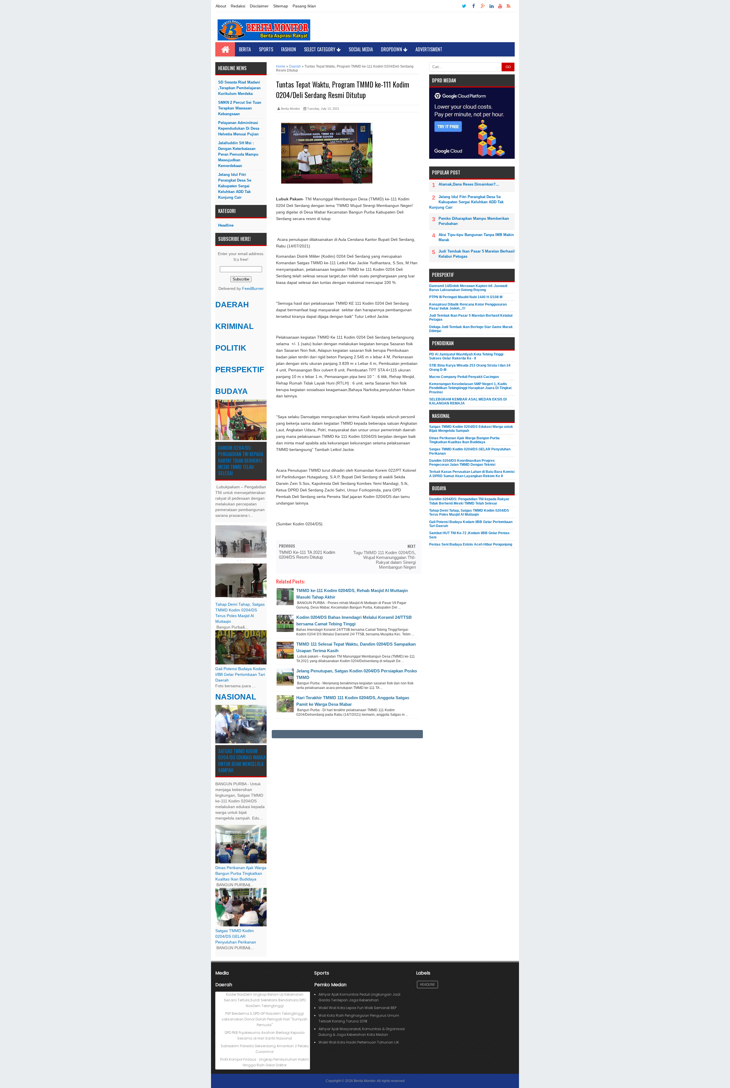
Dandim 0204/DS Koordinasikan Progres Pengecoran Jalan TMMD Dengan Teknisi (462, 463)
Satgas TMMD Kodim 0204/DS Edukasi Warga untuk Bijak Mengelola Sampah (242, 761)
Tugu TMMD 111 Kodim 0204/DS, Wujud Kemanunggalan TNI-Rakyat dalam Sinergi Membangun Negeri (384, 560)
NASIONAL (235, 697)
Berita (245, 49)
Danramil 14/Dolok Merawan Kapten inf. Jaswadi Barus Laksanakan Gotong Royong (468, 288)
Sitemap (280, 6)
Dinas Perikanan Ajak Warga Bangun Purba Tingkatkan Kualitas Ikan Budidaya (240, 873)
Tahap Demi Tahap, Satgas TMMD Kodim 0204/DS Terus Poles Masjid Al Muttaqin (469, 512)
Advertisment (428, 49)
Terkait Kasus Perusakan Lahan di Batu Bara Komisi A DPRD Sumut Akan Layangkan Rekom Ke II (471, 474)
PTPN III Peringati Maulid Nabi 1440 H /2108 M (465, 297)
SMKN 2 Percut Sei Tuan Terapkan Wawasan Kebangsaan (239, 108)
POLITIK (230, 348)
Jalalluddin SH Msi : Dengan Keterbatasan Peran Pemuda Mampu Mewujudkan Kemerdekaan (238, 154)
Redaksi (238, 6)
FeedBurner (253, 288)
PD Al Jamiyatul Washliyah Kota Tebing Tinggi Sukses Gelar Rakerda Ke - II (466, 356)
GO (508, 67)
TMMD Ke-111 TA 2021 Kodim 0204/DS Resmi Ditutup (307, 555)
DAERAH (232, 304)
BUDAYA (231, 391)
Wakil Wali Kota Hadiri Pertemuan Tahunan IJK (359, 1042)
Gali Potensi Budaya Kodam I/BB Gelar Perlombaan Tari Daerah (240, 674)
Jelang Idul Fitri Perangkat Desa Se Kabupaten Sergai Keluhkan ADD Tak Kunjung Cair (234, 186)
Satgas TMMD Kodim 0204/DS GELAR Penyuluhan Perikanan (235, 936)
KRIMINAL (234, 326)
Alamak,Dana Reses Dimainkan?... (469, 184)
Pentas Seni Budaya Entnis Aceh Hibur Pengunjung (470, 544)
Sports (266, 49)
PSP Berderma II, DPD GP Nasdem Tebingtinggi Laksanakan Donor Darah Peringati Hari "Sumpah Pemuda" (264, 1019)
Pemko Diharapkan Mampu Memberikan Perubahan (474, 221)
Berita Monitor (364, 1081)
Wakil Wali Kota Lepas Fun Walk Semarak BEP (357, 1007)
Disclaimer (259, 6)
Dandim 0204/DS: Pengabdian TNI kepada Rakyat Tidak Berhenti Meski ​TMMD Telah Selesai (240, 460)
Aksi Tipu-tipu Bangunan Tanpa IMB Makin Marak (476, 237)
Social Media (361, 49)
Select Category (320, 49)
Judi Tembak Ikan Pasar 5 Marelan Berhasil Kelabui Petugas (477, 254)
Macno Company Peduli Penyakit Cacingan (464, 377)
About (221, 6)
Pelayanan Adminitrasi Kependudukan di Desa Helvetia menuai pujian (238, 128)
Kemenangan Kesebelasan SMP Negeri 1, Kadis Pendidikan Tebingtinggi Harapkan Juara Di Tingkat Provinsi (470, 388)
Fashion (288, 49)
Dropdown (392, 49)
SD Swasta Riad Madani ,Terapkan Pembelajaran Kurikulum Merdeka (239, 88)
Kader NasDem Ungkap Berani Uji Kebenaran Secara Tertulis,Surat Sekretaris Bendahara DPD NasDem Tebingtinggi (265, 1000)
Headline (226, 225)
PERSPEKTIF (239, 369)
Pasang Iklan (304, 6)
